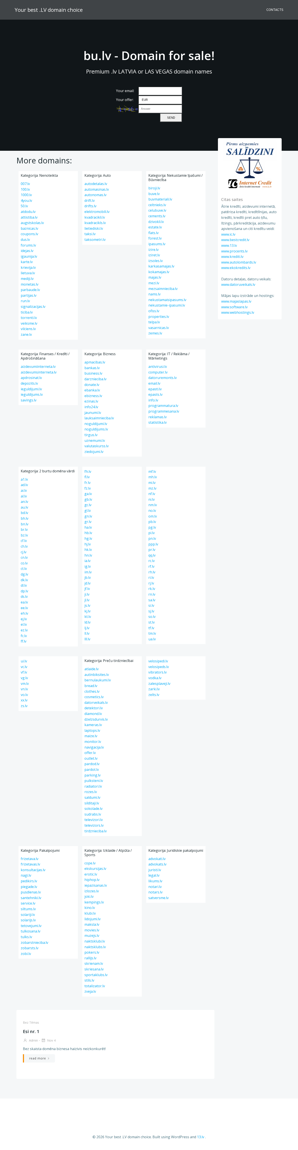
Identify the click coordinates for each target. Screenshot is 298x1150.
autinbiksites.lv (96, 674)
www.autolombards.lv (238, 262)
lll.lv (87, 639)
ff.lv (23, 641)
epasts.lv (155, 394)
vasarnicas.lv (158, 327)
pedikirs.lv (29, 881)
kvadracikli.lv (94, 217)
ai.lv (24, 490)
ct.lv (24, 568)
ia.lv (87, 560)
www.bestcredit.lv (235, 239)
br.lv (24, 529)
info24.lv (91, 406)
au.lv (24, 507)
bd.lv (24, 512)
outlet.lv (91, 758)
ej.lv (24, 619)
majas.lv (154, 277)
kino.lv (89, 907)
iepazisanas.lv (95, 885)
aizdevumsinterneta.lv (39, 372)
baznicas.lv (29, 228)
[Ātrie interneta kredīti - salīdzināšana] (250, 165)
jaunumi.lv (92, 412)
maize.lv (90, 736)
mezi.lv (153, 283)
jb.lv (87, 577)
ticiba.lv (27, 312)
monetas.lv (29, 284)
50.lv (24, 206)
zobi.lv (26, 953)
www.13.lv (229, 245)
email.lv (154, 383)
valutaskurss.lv (96, 446)
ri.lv (151, 577)
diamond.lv (93, 713)
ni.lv (151, 499)
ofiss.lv (153, 310)
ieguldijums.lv (32, 394)
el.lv (24, 624)
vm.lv (25, 683)
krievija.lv (28, 267)
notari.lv (155, 886)
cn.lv (24, 557)
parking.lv (92, 775)
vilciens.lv (28, 328)
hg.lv (88, 538)
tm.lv (152, 633)
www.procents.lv (234, 251)
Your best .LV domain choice (49, 9)
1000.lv (26, 194)
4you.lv (26, 200)
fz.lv (87, 488)
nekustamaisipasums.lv (167, 299)
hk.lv (88, 549)
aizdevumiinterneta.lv (38, 366)
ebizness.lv (93, 395)
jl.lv (86, 600)
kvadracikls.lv (95, 222)
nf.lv (151, 493)
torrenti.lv (29, 317)
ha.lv (88, 527)
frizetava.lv (29, 858)
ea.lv (24, 602)
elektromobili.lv (97, 211)
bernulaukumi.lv (97, 680)
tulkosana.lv (30, 931)
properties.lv (158, 316)
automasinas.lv (96, 189)
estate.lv (155, 227)
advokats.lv (157, 864)
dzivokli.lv (156, 221)
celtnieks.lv (157, 204)
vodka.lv (154, 677)
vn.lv (24, 689)
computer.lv (158, 372)
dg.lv (24, 574)
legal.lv (153, 875)
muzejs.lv (91, 935)
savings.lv (28, 400)
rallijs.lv (90, 958)
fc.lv (24, 635)
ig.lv (87, 566)
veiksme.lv (29, 323)
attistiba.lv (29, 217)
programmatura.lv (163, 405)
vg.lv (24, 677)
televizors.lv (94, 825)
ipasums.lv (156, 244)
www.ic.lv (228, 234)
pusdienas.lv (31, 892)
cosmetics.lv (94, 696)
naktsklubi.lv (94, 941)
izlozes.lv (91, 891)
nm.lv (152, 504)
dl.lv (24, 585)
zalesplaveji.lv (159, 683)
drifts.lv (90, 206)
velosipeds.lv (158, 666)
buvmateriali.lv (160, 199)
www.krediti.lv (232, 256)
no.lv (152, 510)
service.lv (28, 903)
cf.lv (24, 540)
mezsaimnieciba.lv (163, 288)
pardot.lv (91, 769)
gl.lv (87, 510)
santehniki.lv (31, 897)
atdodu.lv (28, 211)
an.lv (24, 501)
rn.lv (151, 594)
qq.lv (152, 555)
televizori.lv (93, 819)
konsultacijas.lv (33, 869)
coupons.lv (29, 233)
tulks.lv (26, 936)
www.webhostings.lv (237, 312)
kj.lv (87, 611)
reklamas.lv (157, 417)
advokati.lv (157, 858)
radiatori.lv (93, 786)
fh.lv (87, 471)
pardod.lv (91, 763)
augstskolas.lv (32, 222)
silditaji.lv (91, 803)
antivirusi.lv (157, 366)
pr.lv (151, 549)
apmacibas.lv (94, 362)
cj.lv (23, 552)
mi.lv (152, 482)
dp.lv (24, 591)
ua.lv (152, 639)
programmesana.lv (163, 411)
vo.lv (24, 694)
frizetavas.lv (30, 864)
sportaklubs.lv (96, 974)
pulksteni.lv (93, 780)
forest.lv (155, 238)
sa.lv (151, 600)
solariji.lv (28, 914)
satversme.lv (158, 897)
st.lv (151, 622)
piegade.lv (29, 886)
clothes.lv (91, 691)
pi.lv (151, 532)
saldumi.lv (92, 797)
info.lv (153, 400)
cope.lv (90, 863)
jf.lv (87, 588)
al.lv (24, 496)
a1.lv (24, 479)
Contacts (274, 10)
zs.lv (24, 705)
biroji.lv (154, 188)
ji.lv (86, 594)
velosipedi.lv (158, 661)
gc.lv (87, 504)
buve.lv (154, 193)
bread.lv (90, 685)
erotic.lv (90, 874)
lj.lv (86, 628)
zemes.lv (155, 333)
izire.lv (153, 249)
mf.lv (152, 471)
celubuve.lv (157, 210)
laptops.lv (92, 730)
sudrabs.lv (92, 814)
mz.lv (152, 488)
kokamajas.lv (158, 271)
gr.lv (87, 521)
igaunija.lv (29, 256)
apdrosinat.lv (31, 377)
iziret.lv (154, 255)
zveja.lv (90, 991)
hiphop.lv (91, 879)
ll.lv (86, 633)
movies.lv (91, 930)
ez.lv (24, 630)
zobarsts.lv (29, 948)
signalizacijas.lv (33, 306)
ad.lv (24, 484)
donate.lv (91, 384)
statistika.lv (157, 422)
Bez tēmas (31, 1022)
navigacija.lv (94, 747)
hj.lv (87, 544)
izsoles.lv (155, 260)
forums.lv (28, 245)
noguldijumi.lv (95, 423)
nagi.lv (26, 875)
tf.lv (151, 628)
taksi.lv (90, 233)
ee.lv (24, 607)
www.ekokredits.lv (235, 267)
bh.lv (24, 518)
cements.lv (156, 216)
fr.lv (87, 482)
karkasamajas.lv (161, 266)
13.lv (200, 1137)
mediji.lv (27, 278)
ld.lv (87, 622)
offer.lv (90, 752)
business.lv (93, 373)
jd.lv (87, 583)
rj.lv (151, 583)
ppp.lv (153, 544)
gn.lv (88, 516)
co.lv (24, 563)
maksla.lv (91, 924)
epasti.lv (155, 389)
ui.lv (24, 661)
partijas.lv (28, 295)
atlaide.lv (91, 669)
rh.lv (151, 572)
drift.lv (89, 200)
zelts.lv (153, 694)
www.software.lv (234, 307)
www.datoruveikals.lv (238, 284)
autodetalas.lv (95, 183)
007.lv (25, 183)
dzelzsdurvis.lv (96, 719)
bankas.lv (92, 367)
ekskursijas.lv (95, 868)
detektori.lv (93, 708)
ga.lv (88, 493)
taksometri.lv (95, 239)
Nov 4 (51, 1040)
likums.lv (155, 881)
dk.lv (24, 580)
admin (33, 1040)
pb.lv (152, 521)
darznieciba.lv (95, 379)
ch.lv (24, 546)
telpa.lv (154, 322)
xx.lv (24, 700)
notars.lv (155, 892)
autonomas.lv (95, 194)
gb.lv (88, 499)
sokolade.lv (93, 808)
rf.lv (151, 566)
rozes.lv (90, 791)
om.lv (152, 516)
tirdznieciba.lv (95, 831)
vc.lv (24, 666)
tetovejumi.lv (31, 925)
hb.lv (88, 532)
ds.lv (24, 596)
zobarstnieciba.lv (34, 942)
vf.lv (24, 672)
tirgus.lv (91, 434)
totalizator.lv (94, 986)
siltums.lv (28, 909)
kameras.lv (93, 724)
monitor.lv (92, 741)
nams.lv (154, 294)
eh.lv (24, 613)
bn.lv (24, 524)
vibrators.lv (157, 672)
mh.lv (152, 477)
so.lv (152, 616)
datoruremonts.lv (162, 377)
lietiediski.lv (93, 228)
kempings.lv (94, 902)
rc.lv (151, 560)
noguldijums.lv (96, 429)
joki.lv (89, 896)
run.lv (25, 300)
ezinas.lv (91, 401)
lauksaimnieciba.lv (99, 418)
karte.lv (27, 261)
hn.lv (88, 555)
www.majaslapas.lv (236, 301)
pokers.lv (91, 952)
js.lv (87, 605)
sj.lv (151, 611)
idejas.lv (27, 250)
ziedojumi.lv (93, 451)
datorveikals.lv (96, 702)
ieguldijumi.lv (31, 389)
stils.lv (89, 980)
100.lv (25, 189)
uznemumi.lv (94, 440)
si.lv (151, 605)
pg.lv (152, 527)
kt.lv (87, 616)
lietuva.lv (28, 273)
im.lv (88, 572)
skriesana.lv (94, 969)
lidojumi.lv (92, 919)
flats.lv (153, 232)
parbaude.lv (30, 289)
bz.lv (24, 535)
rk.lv (151, 588)
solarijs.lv (28, 920)
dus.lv (25, 239)
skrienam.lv (93, 963)
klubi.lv (90, 913)
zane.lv (26, 334)
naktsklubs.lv (95, 946)
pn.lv (152, 538)
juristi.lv (154, 869)
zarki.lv (154, 689)
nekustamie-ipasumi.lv (166, 305)
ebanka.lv (92, 390)
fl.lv (87, 477)
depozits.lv (29, 383)
